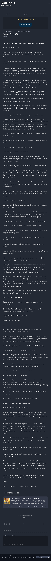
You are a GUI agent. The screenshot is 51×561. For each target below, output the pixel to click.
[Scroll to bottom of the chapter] (42, 14)
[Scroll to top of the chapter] (42, 524)
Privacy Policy (30, 559)
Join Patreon (26, 24)
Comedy (10, 506)
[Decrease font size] (4, 14)
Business (6, 506)
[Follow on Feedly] (7, 524)
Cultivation (15, 506)
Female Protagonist (23, 506)
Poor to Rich (30, 506)
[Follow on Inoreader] (9, 524)
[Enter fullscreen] (27, 14)
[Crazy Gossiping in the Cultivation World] (7, 501)
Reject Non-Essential (45, 557)
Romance (36, 506)
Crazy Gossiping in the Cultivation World (22, 498)
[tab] (20, 509)
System (39, 506)
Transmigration (45, 506)
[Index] (28, 524)
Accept (37, 557)
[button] (20, 524)
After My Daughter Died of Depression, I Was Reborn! (16, 31)
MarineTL (8, 3)
